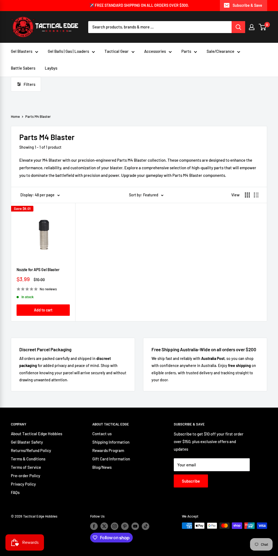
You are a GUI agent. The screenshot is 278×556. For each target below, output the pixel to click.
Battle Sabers (23, 68)
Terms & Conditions (28, 458)
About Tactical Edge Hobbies (36, 433)
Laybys (51, 68)
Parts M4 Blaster (38, 116)
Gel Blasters (21, 51)
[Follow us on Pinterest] (125, 526)
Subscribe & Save (247, 5)
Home (15, 116)
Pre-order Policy (25, 475)
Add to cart (43, 310)
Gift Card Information (111, 458)
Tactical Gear (117, 51)
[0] (262, 27)
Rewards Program (108, 450)
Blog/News (102, 467)
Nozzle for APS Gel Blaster (38, 269)
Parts (186, 51)
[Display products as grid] (247, 195)
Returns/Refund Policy (31, 450)
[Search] (238, 27)
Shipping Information (110, 442)
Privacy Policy (23, 484)
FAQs (15, 492)
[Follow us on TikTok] (145, 526)
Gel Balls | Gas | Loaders (68, 51)
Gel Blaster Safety (27, 442)
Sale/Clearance (220, 51)
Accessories (155, 51)
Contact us (102, 433)
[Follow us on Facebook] (94, 526)
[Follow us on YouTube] (135, 526)
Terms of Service (26, 467)
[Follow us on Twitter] (104, 526)
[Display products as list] (256, 195)
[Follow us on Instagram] (114, 526)
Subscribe (191, 481)
